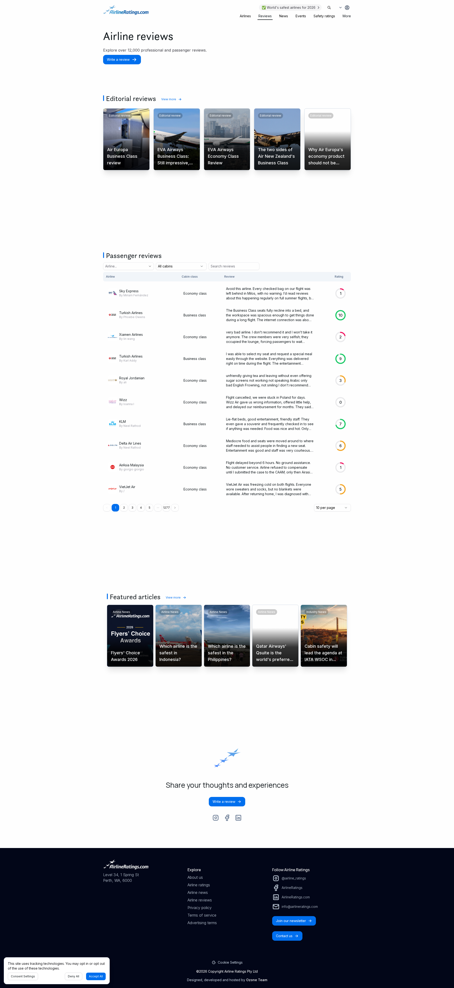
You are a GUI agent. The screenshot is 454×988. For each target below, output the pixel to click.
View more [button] (168, 99)
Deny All (73, 976)
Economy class (195, 293)
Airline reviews (200, 900)
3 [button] (132, 507)
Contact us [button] (284, 936)
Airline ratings (199, 885)
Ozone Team (256, 980)
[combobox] (122, 266)
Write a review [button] (118, 59)
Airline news (198, 892)
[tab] (245, 16)
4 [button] (141, 507)
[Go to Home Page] (125, 12)
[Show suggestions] (150, 266)
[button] (158, 507)
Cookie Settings (230, 962)
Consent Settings (23, 976)
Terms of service (202, 915)
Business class (194, 315)
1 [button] (115, 507)
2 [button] (124, 507)
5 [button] (149, 507)
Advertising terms (202, 922)
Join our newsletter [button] (291, 921)
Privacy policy (200, 907)
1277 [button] (166, 507)
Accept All (96, 976)
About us (195, 877)
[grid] (227, 386)
